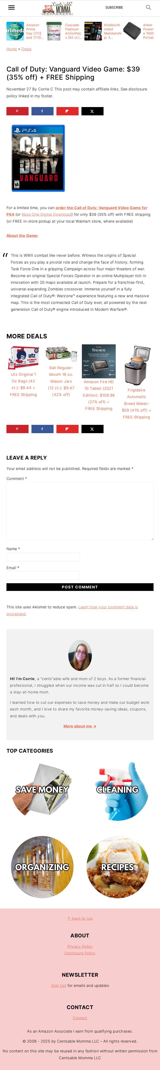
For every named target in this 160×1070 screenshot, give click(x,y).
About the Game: (22, 235)
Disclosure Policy (80, 953)
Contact (80, 1018)
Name (13, 549)
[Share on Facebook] (42, 111)
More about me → (80, 726)
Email (12, 568)
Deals (26, 49)
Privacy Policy (80, 946)
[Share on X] (92, 111)
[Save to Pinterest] (17, 111)
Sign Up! (58, 985)
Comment (16, 478)
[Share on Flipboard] (67, 111)
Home (11, 49)
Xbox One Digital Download (47, 214)
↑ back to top (80, 918)
